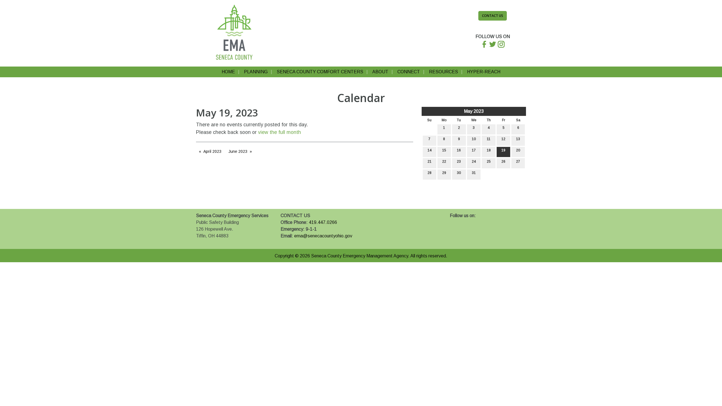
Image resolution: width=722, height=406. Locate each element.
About (380, 71)
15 (444, 150)
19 (503, 150)
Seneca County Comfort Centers (320, 71)
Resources (443, 71)
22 (444, 162)
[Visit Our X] (463, 222)
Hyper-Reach (483, 71)
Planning (256, 71)
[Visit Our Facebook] (454, 222)
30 (459, 173)
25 (489, 162)
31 (474, 173)
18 (489, 150)
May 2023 (474, 111)
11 (488, 139)
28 (430, 173)
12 (503, 139)
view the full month (279, 132)
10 (474, 139)
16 (459, 150)
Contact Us (492, 15)
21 (430, 162)
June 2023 (237, 151)
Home (228, 71)
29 (444, 173)
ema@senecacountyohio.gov (323, 235)
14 (430, 150)
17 (474, 150)
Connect (408, 71)
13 (518, 139)
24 (474, 162)
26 (503, 162)
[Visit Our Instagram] (472, 222)
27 (518, 162)
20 (518, 150)
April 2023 (212, 151)
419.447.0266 (323, 222)
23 (459, 162)
